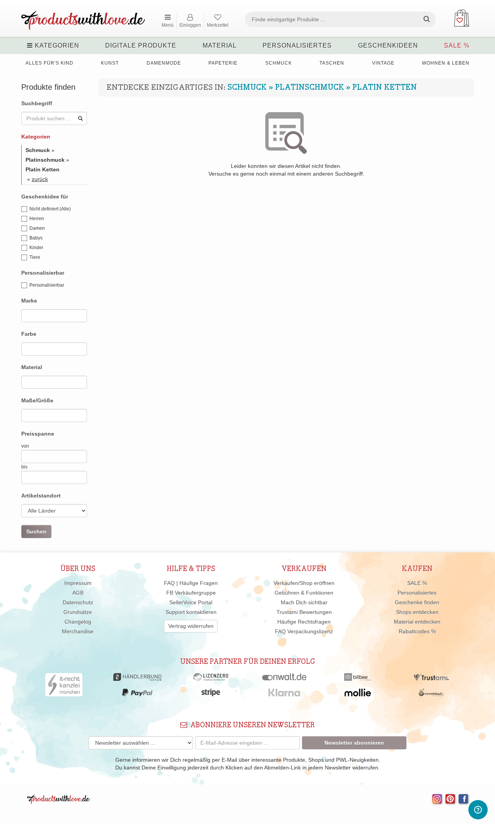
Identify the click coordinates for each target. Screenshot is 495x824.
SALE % (456, 45)
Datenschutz (78, 602)
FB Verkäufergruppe (191, 593)
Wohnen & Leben (445, 63)
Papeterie (222, 63)
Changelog (78, 622)
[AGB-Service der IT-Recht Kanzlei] (64, 686)
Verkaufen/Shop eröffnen (304, 583)
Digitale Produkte (140, 45)
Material (220, 45)
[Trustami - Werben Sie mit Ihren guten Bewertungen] (431, 679)
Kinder (36, 247)
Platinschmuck (309, 87)
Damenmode (164, 63)
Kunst (110, 63)
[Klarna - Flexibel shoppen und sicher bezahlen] (284, 694)
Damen (37, 228)
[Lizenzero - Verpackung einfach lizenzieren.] (210, 679)
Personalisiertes (297, 45)
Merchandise (78, 631)
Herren (36, 218)
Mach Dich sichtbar (304, 602)
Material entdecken (417, 622)
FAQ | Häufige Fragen (191, 583)
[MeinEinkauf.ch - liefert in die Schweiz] (431, 694)
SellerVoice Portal (190, 602)
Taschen (331, 63)
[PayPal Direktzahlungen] (137, 694)
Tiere (34, 257)
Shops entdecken (417, 612)
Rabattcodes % (417, 631)
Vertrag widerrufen (190, 626)
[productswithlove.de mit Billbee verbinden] (357, 679)
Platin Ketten (384, 87)
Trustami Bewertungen (304, 612)
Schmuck (278, 63)
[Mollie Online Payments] (358, 694)
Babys (36, 238)
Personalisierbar (46, 285)
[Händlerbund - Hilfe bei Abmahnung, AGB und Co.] (137, 679)
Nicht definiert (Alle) (50, 209)
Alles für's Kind (49, 63)
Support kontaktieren (191, 612)
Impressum (78, 583)
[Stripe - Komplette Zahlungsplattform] (210, 694)
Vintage (383, 63)
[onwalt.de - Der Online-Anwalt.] (284, 679)
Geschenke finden (417, 602)
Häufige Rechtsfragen (304, 622)
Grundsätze (77, 612)
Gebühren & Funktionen (304, 593)
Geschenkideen (388, 45)
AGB (78, 593)
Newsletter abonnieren (354, 743)
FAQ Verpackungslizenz (304, 631)
